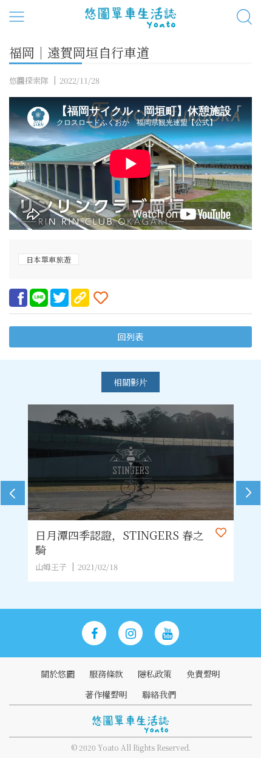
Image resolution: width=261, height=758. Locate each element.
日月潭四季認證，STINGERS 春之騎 (119, 542)
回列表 (130, 337)
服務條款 (106, 674)
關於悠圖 (58, 674)
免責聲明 (203, 674)
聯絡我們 (159, 694)
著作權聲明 (106, 694)
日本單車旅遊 (48, 259)
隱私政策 (155, 674)
